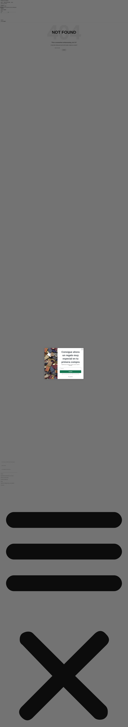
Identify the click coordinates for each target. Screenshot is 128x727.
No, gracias (70, 376)
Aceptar (70, 371)
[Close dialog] (82, 349)
